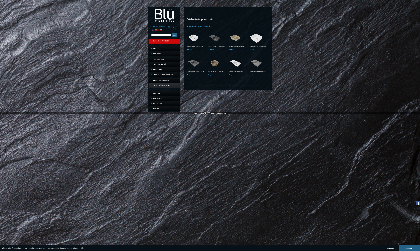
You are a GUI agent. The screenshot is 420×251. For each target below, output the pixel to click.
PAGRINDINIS (191, 26)
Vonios (156, 49)
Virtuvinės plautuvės (161, 85)
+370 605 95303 (160, 27)
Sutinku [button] (409, 248)
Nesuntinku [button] (391, 248)
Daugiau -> (190, 49)
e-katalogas (158, 103)
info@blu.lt (174, 27)
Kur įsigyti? (157, 98)
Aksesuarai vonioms (161, 80)
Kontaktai (157, 109)
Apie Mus (156, 93)
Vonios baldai (158, 59)
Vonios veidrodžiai (160, 64)
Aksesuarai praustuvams (163, 75)
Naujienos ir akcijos (161, 41)
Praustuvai (157, 54)
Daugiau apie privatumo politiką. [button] (72, 248)
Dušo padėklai (158, 70)
